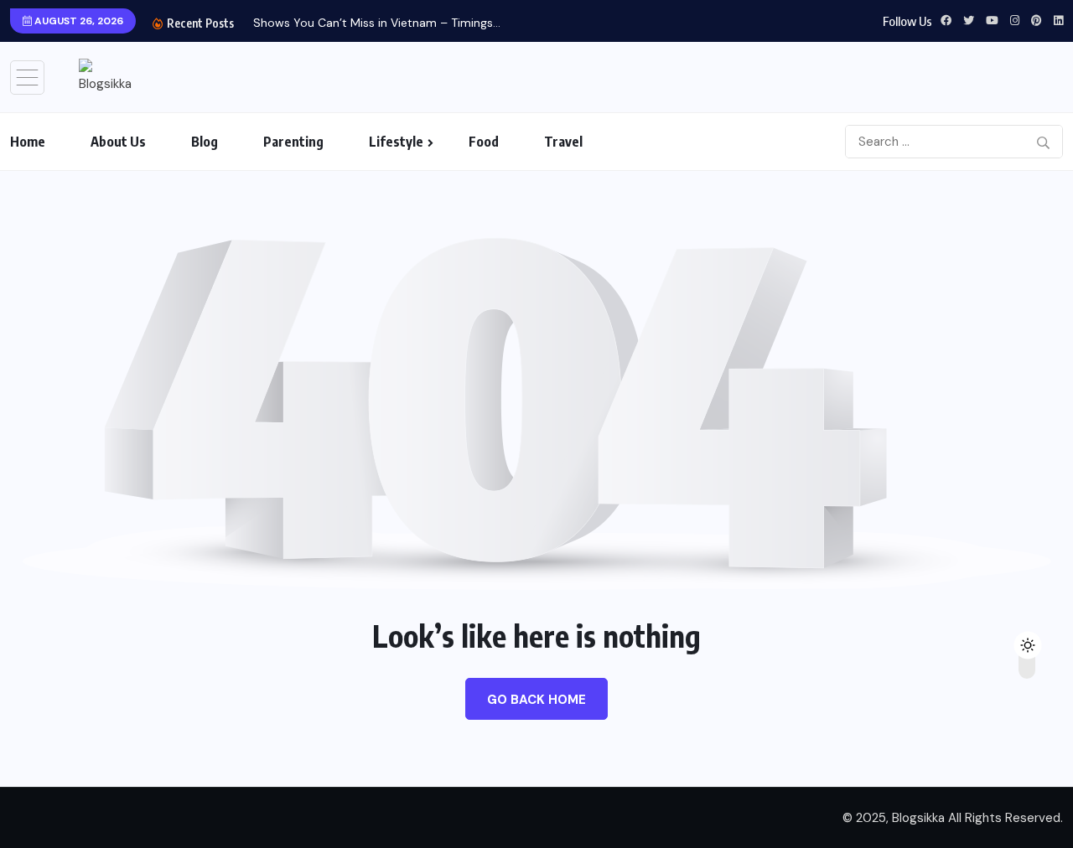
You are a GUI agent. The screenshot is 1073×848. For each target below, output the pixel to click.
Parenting (293, 141)
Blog (204, 141)
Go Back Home (536, 699)
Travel (563, 141)
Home (27, 141)
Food (484, 141)
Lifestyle (396, 141)
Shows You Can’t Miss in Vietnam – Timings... (376, 22)
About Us (118, 141)
